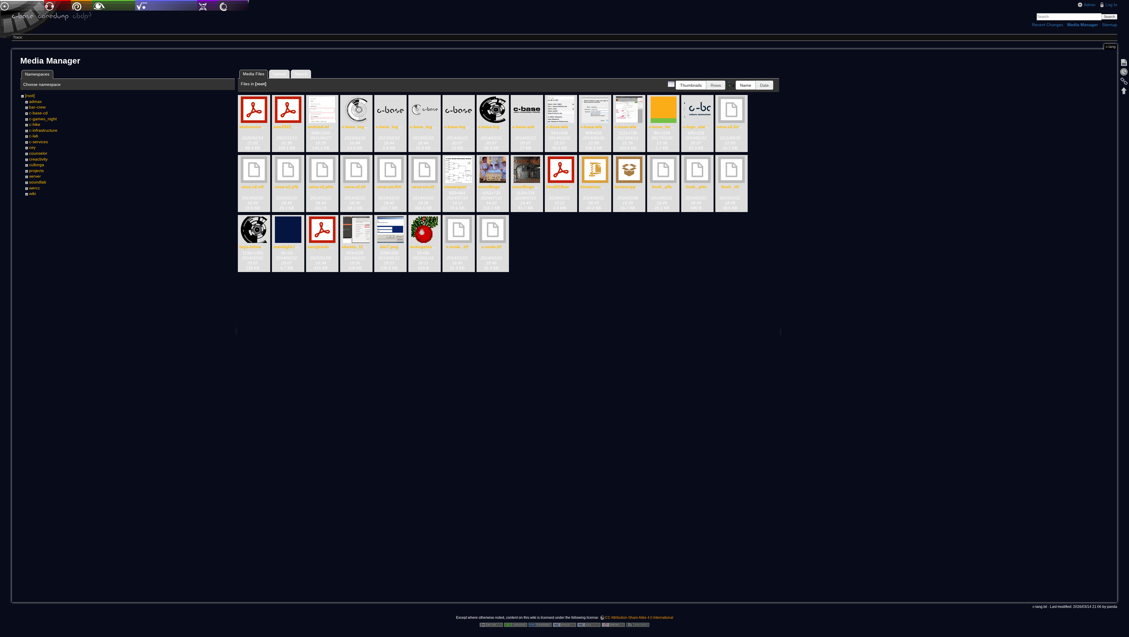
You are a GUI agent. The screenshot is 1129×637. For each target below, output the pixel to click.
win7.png (389, 246)
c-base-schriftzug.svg (534, 126)
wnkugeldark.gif (426, 246)
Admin (1089, 4)
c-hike (34, 124)
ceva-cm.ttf (423, 186)
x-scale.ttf (491, 246)
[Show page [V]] (1124, 62)
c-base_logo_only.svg (364, 126)
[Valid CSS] (589, 624)
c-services (38, 141)
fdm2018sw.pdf (561, 186)
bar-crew (37, 107)
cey (32, 147)
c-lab (33, 136)
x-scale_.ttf (457, 246)
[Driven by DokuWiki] (637, 624)
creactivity (38, 159)
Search (1109, 17)
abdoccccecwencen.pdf (263, 126)
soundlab (37, 182)
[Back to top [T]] (1124, 90)
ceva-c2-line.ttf (732, 126)
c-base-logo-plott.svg (500, 126)
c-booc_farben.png (668, 126)
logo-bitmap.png (256, 246)
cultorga (36, 164)
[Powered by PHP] (540, 624)
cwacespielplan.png (464, 186)
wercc (34, 188)
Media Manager (1082, 24)
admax (35, 101)
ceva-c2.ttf (354, 186)
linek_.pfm (696, 186)
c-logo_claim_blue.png (706, 126)
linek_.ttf (730, 186)
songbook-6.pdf (324, 246)
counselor (38, 153)
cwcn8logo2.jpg (528, 186)
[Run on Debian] (613, 624)
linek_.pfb (662, 186)
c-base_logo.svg (426, 126)
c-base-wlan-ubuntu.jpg (638, 126)
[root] (30, 95)
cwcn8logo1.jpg (494, 186)
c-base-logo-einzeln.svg (468, 126)
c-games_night (43, 118)
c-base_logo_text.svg (397, 126)
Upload (279, 73)
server (35, 176)
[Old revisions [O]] (1124, 71)
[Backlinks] (1124, 81)
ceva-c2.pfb (286, 186)
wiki (32, 193)
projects (36, 170)
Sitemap (1109, 24)
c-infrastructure (43, 130)
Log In (1111, 4)
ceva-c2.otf (252, 186)
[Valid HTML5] (564, 624)
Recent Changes (1047, 24)
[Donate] (515, 624)
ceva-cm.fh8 (389, 186)
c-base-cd (38, 113)
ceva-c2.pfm (321, 186)
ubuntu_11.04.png (360, 246)
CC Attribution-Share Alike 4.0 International (639, 618)
